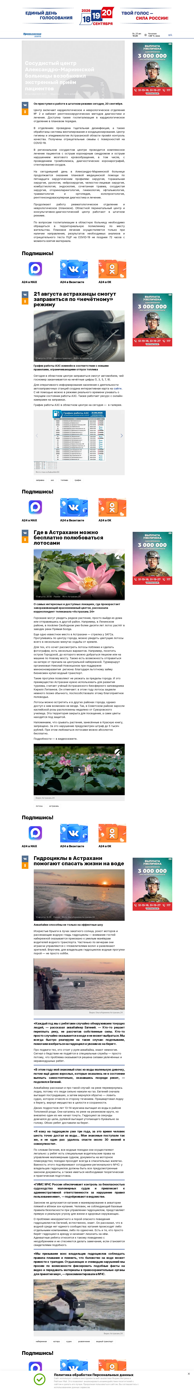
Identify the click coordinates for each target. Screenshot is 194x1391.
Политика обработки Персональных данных (93, 1375)
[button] (121, 436)
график (78, 480)
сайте (118, 388)
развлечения (84, 1341)
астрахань (54, 806)
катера (56, 1341)
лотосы (39, 806)
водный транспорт (104, 1341)
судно (69, 1341)
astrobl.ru (74, 94)
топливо (64, 480)
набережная (41, 1341)
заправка (40, 480)
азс (52, 480)
